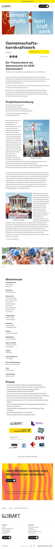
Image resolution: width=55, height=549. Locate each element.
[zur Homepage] (6, 6)
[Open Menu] (51, 6)
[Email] (16, 56)
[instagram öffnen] (23, 546)
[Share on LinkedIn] (13, 56)
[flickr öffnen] (31, 546)
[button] (52, 1)
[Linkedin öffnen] (26, 546)
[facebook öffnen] (20, 546)
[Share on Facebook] (10, 56)
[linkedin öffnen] (28, 546)
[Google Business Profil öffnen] (34, 546)
